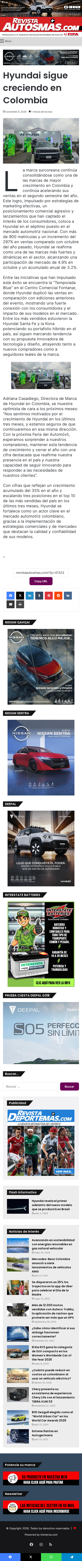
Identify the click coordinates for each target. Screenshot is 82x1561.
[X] (20, 596)
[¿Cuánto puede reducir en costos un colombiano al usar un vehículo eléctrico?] (18, 1375)
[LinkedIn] (30, 596)
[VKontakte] (68, 596)
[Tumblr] (39, 596)
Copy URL (41, 581)
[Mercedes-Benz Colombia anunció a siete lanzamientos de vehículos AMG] (18, 1264)
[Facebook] (11, 596)
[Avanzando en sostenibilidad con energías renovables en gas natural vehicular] (18, 1245)
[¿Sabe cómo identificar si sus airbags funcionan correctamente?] (18, 1334)
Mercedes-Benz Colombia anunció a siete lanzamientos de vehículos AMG (51, 1265)
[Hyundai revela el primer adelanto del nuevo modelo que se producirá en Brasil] (18, 1206)
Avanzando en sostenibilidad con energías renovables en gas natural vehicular (53, 1244)
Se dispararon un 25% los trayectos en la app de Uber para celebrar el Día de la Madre (52, 1288)
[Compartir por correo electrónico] (11, 604)
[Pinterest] (49, 596)
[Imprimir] (20, 604)
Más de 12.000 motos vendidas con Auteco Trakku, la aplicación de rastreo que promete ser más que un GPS (53, 1311)
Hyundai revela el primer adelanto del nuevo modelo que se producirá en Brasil (52, 1205)
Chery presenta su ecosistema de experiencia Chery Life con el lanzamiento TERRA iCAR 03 (53, 1395)
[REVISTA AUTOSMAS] (41, 27)
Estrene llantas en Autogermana (45, 1433)
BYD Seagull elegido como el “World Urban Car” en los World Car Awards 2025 (52, 1416)
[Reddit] (58, 596)
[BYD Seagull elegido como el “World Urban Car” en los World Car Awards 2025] (18, 1417)
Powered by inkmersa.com (41, 1534)
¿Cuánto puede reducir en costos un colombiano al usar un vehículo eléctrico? (51, 1374)
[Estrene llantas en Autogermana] (18, 1436)
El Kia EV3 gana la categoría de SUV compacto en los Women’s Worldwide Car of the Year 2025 (52, 1353)
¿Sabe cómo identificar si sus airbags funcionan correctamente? (53, 1332)
